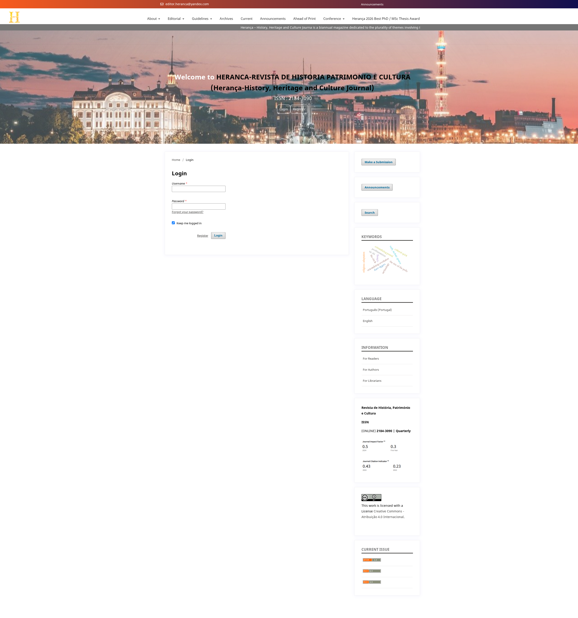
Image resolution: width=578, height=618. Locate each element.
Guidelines (200, 18)
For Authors (371, 370)
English (368, 321)
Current (246, 18)
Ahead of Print (304, 18)
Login (218, 235)
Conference (332, 18)
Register (202, 236)
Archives (226, 18)
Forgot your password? (187, 212)
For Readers (371, 358)
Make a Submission (379, 162)
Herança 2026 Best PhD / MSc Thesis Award (386, 18)
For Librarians (372, 381)
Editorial (175, 18)
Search (370, 213)
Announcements (372, 4)
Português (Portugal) (377, 310)
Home (176, 160)
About (152, 18)
